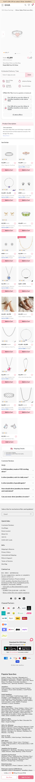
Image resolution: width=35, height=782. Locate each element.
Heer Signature (6, 765)
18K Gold (9, 700)
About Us (4, 534)
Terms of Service (7, 561)
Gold (3, 696)
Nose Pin (26, 680)
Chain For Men (10, 722)
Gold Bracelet (6, 699)
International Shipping (8, 555)
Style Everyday (6, 764)
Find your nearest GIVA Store (11, 769)
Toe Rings (9, 682)
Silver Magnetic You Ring (8, 165)
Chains (19, 680)
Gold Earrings (18, 696)
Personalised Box (23, 743)
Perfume (25, 742)
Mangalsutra (23, 677)
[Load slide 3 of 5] (17, 54)
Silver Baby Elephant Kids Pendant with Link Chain (8, 378)
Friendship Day (15, 757)
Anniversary (29, 750)
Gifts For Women (7, 725)
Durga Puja (11, 760)
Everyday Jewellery (20, 682)
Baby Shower (6, 751)
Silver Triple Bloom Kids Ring (25, 225)
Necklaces (12, 680)
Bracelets (26, 679)
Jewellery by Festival (8, 755)
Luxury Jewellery (14, 703)
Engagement (5, 750)
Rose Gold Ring (19, 728)
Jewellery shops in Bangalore (11, 770)
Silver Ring (4, 711)
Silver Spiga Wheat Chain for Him (25, 408)
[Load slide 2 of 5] (16, 54)
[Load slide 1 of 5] (15, 54)
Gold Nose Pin (26, 697)
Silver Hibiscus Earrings (24, 196)
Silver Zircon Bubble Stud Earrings (8, 256)
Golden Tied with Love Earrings (8, 226)
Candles (4, 743)
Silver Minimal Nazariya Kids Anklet (25, 286)
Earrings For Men (17, 720)
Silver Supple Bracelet (7, 408)
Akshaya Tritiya (6, 756)
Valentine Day (17, 756)
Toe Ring (11, 732)
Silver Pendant (26, 709)
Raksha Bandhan (12, 759)
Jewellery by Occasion (9, 748)
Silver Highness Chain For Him (8, 347)
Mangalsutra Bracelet (8, 679)
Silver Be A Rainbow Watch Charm (25, 377)
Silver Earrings (14, 711)
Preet (15, 765)
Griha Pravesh (26, 751)
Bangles (19, 679)
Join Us (3, 537)
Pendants (4, 680)
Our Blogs (4, 528)
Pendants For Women (15, 731)
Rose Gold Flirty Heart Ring (25, 166)
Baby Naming (16, 751)
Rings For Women (7, 726)
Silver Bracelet (6, 709)
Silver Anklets (19, 708)
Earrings (15, 677)
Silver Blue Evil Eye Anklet (25, 347)
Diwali (3, 759)
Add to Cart (9, 200)
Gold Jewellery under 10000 (22, 700)
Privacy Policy (5, 552)
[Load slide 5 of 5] (19, 54)
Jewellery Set (5, 683)
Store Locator (6, 531)
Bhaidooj (21, 759)
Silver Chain (16, 709)
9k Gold (25, 699)
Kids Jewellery (6, 737)
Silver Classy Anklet (7, 317)
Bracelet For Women (14, 729)
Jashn (26, 765)
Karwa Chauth (26, 757)
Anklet (3, 677)
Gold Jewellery (6, 688)
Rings (9, 677)
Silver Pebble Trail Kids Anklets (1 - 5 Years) (25, 316)
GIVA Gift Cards (6, 540)
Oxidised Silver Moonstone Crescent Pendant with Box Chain (8, 287)
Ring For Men (5, 720)
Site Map (4, 564)
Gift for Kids (5, 736)
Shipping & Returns (7, 549)
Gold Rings (9, 696)
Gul (30, 765)
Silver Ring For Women (21, 726)
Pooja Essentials (6, 742)
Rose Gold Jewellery (15, 689)
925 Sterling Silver (7, 708)
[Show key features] (3, 34)
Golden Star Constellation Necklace (25, 256)
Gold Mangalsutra (14, 697)
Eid (27, 759)
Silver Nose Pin (25, 712)
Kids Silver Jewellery (12, 712)
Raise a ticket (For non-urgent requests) (16, 592)
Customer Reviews (7, 525)
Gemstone (28, 683)
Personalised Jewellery (9, 714)
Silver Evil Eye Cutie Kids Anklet (8, 196)
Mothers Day (27, 756)
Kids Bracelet (26, 737)
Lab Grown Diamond (19, 688)
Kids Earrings (16, 737)
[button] (25, 5)
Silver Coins (17, 742)
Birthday (14, 750)
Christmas (19, 760)
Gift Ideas (4, 740)
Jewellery (4, 686)
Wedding (21, 750)
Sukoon (20, 765)
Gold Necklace (16, 699)
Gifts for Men (6, 719)
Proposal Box (12, 743)
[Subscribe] (31, 514)
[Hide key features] (1, 34)
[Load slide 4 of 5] (18, 54)
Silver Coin (28, 708)
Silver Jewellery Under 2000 (15, 715)
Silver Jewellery (6, 706)
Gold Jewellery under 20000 (10, 702)
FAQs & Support (6, 558)
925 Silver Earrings (7, 10)
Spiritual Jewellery (18, 683)
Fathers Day (5, 757)
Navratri (4, 760)
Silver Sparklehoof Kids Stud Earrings (8, 438)
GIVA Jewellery (19, 665)
